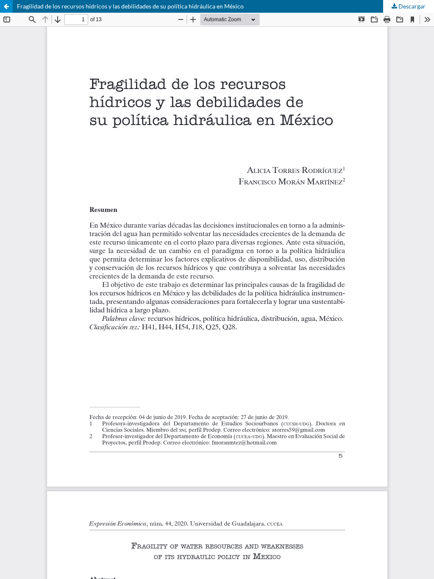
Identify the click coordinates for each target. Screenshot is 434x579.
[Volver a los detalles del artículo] (6, 6)
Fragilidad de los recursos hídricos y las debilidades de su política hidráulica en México (130, 6)
